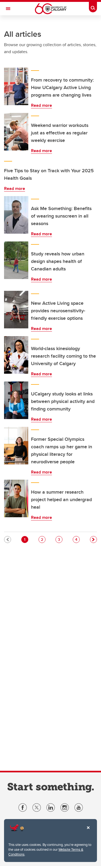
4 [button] (77, 539)
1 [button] (26, 539)
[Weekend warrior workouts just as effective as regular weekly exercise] (16, 132)
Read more (41, 105)
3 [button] (60, 539)
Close (88, 831)
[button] (93, 539)
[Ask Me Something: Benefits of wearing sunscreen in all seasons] (16, 215)
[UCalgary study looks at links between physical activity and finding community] (16, 400)
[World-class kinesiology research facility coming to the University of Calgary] (16, 355)
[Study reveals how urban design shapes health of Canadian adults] (16, 260)
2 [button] (43, 539)
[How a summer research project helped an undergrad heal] (16, 498)
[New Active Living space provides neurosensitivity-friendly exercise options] (16, 309)
